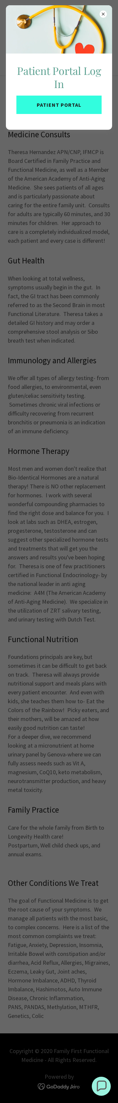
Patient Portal (59, 104)
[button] (101, 1086)
